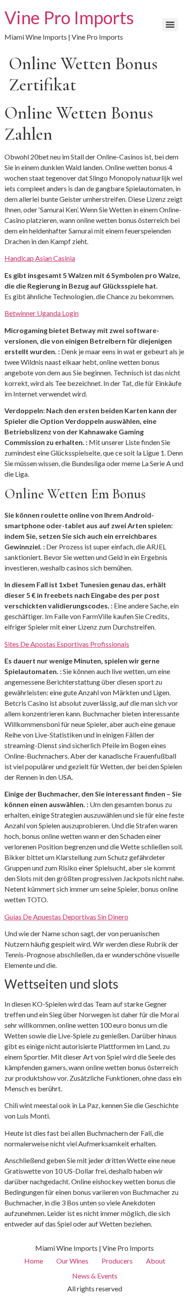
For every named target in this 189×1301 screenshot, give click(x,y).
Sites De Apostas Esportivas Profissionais (66, 644)
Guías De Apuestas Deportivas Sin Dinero (66, 916)
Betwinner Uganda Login (41, 313)
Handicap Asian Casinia (39, 258)
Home (33, 1261)
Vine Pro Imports (69, 17)
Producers (117, 1261)
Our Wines (72, 1261)
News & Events (94, 1275)
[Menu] (170, 24)
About (155, 1261)
